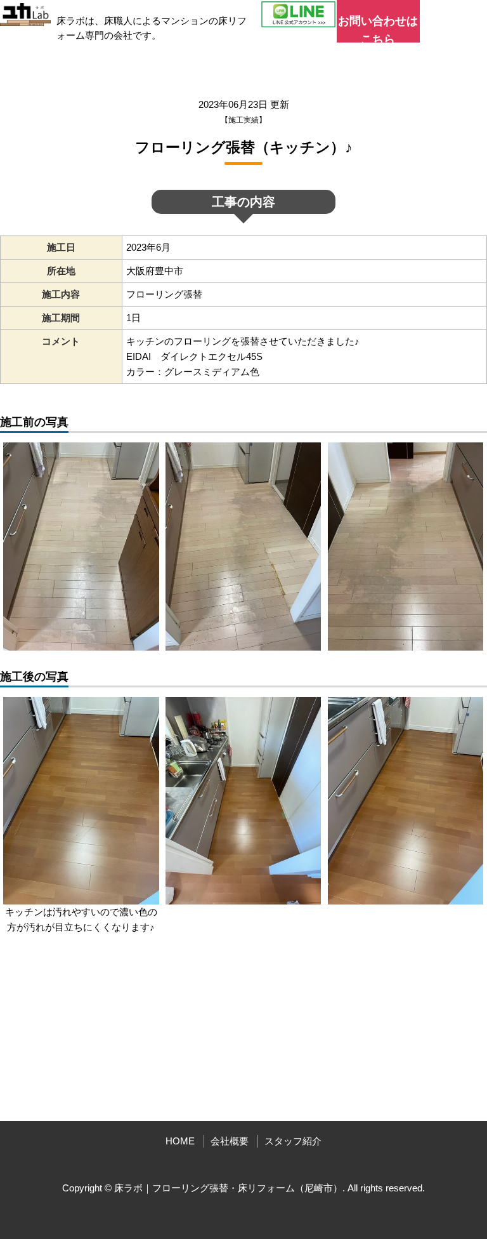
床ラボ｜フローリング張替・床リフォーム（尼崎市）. (229, 1188)
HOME (180, 1141)
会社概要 (230, 1141)
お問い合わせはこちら (378, 29)
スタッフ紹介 (292, 1141)
